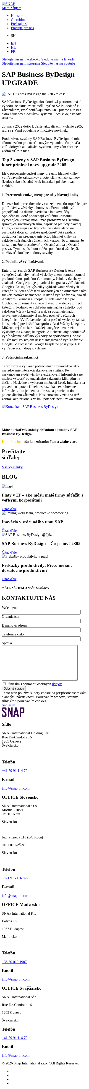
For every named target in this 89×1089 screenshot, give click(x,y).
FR (13, 51)
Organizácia (10, 616)
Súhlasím (8, 705)
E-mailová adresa (14, 625)
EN (13, 43)
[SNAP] (8, 4)
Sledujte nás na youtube (58, 63)
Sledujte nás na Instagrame (21, 63)
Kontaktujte (11, 442)
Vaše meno (10, 608)
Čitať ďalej (10, 509)
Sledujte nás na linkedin (58, 59)
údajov (57, 684)
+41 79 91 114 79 (14, 771)
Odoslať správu (14, 688)
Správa (7, 643)
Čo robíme (18, 20)
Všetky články (12, 467)
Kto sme (17, 16)
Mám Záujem (11, 8)
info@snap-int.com (15, 788)
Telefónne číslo (13, 634)
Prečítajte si (19, 24)
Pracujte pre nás (22, 28)
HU (13, 47)
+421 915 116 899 (15, 878)
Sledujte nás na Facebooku (21, 59)
